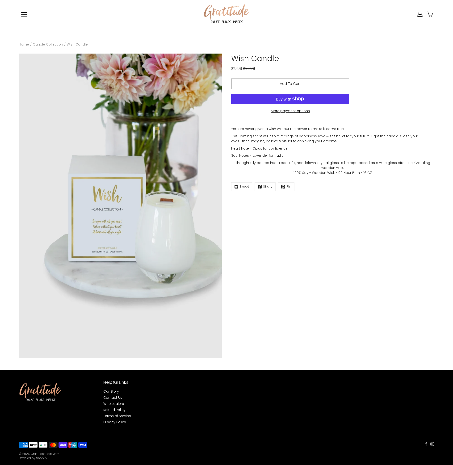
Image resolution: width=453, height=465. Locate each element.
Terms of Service (117, 416)
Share (268, 186)
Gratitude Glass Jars (45, 454)
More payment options (290, 111)
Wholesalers (113, 403)
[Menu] (24, 14)
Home (24, 44)
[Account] (420, 14)
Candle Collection (48, 44)
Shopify (41, 458)
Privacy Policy (114, 422)
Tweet (244, 186)
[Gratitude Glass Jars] (226, 14)
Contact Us (112, 397)
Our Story (111, 391)
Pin (288, 186)
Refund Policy (114, 409)
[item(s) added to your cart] (430, 14)
